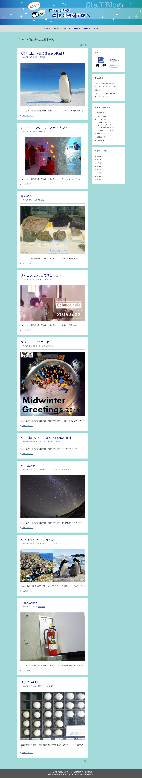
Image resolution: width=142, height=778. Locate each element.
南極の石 (26, 196)
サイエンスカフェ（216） (106, 125)
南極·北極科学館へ (71, 15)
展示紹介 (47, 28)
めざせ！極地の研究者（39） (107, 127)
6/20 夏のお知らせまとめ (37, 540)
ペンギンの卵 (29, 682)
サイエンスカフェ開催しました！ (42, 276)
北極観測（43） (101, 137)
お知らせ (57, 28)
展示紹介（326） (102, 113)
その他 (95, 28)
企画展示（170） (103, 122)
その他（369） (101, 140)
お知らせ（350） (102, 116)
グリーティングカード (35, 342)
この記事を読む (27, 116)
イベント (67, 28)
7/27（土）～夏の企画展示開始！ (42, 53)
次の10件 (83, 45)
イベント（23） (101, 119)
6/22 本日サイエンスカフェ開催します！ (47, 438)
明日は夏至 (27, 466)
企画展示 (41, 57)
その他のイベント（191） (106, 130)
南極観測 (76, 28)
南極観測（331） (102, 133)
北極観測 (86, 28)
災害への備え (29, 603)
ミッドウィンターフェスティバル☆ (43, 128)
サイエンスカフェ (44, 279)
